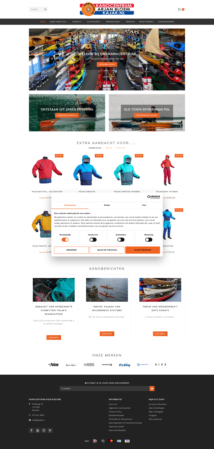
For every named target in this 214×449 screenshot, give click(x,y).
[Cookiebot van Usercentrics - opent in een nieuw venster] (149, 197)
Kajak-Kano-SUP (58, 21)
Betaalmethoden (116, 415)
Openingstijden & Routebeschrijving (125, 423)
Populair (120, 148)
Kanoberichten (107, 269)
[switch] (93, 240)
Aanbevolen (95, 148)
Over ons (113, 404)
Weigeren (71, 250)
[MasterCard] (111, 441)
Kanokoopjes (113, 21)
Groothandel (146, 21)
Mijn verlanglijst (156, 411)
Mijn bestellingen (156, 408)
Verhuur (130, 21)
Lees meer (54, 337)
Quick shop (48, 191)
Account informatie (157, 404)
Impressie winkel (116, 426)
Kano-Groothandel (117, 430)
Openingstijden (107, 64)
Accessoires (93, 21)
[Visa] (127, 441)
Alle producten (155, 419)
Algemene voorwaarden (120, 408)
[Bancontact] (119, 441)
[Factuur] (103, 441)
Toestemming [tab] (70, 205)
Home (43, 21)
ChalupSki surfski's (67, 115)
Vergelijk (153, 415)
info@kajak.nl (38, 420)
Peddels (76, 21)
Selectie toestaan (107, 250)
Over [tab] (144, 205)
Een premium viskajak (146, 115)
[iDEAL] (95, 441)
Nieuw (109, 148)
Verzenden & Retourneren (121, 419)
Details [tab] (107, 205)
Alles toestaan (142, 250)
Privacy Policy (115, 411)
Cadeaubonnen (166, 21)
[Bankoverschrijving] (87, 441)
